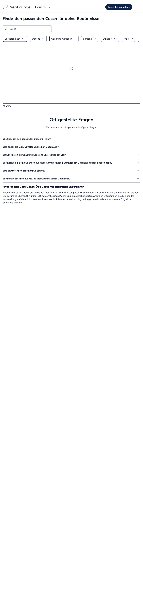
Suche (13, 28)
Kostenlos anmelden (119, 7)
